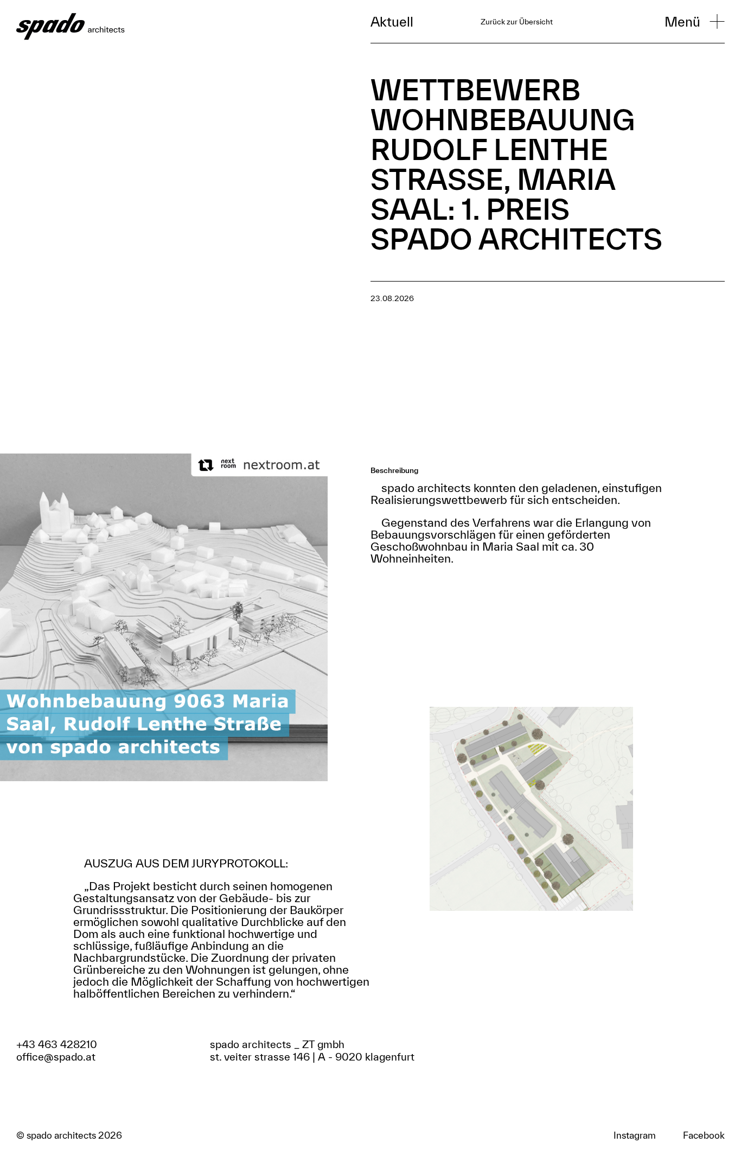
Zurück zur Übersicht (517, 21)
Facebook (704, 1135)
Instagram (635, 1135)
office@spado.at (55, 1057)
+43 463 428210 (56, 1044)
